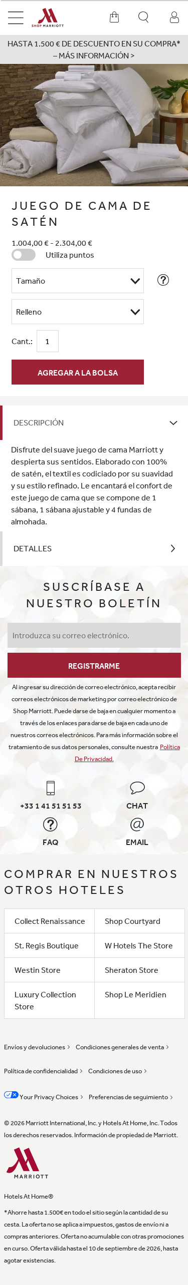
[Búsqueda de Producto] (144, 17)
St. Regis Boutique (47, 945)
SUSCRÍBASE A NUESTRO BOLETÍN (94, 594)
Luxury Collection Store (45, 1000)
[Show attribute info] (163, 280)
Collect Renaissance (50, 921)
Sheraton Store (131, 970)
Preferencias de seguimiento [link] (128, 1097)
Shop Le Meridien (135, 994)
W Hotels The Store (139, 945)
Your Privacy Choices (48, 1097)
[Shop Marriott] (56, 17)
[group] (94, 125)
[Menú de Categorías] (16, 17)
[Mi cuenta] (174, 17)
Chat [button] (137, 806)
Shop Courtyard (132, 921)
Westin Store (38, 970)
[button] (94, 49)
